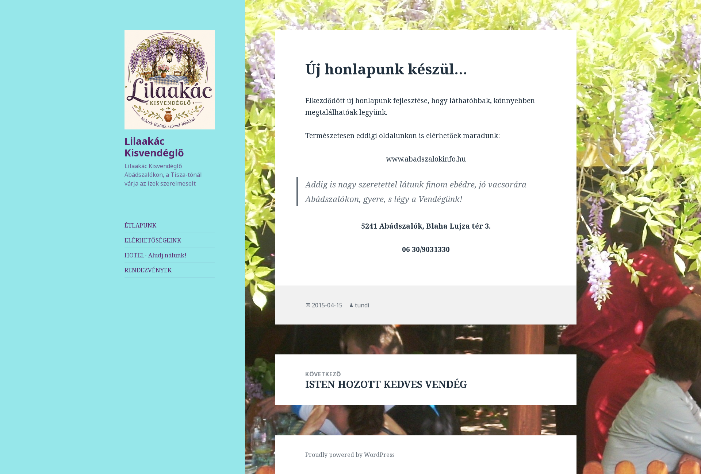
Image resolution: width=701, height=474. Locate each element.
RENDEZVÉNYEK (148, 270)
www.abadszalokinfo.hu (426, 159)
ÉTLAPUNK (140, 225)
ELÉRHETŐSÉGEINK (153, 240)
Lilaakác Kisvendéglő (154, 146)
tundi (362, 305)
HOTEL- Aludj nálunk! (156, 255)
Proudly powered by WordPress (350, 455)
